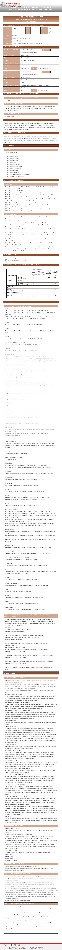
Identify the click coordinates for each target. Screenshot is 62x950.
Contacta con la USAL (5, 945)
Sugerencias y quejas (39, 948)
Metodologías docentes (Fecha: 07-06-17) (18, 260)
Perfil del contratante (32, 948)
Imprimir (54, 14)
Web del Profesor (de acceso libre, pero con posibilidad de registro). (28, 43)
